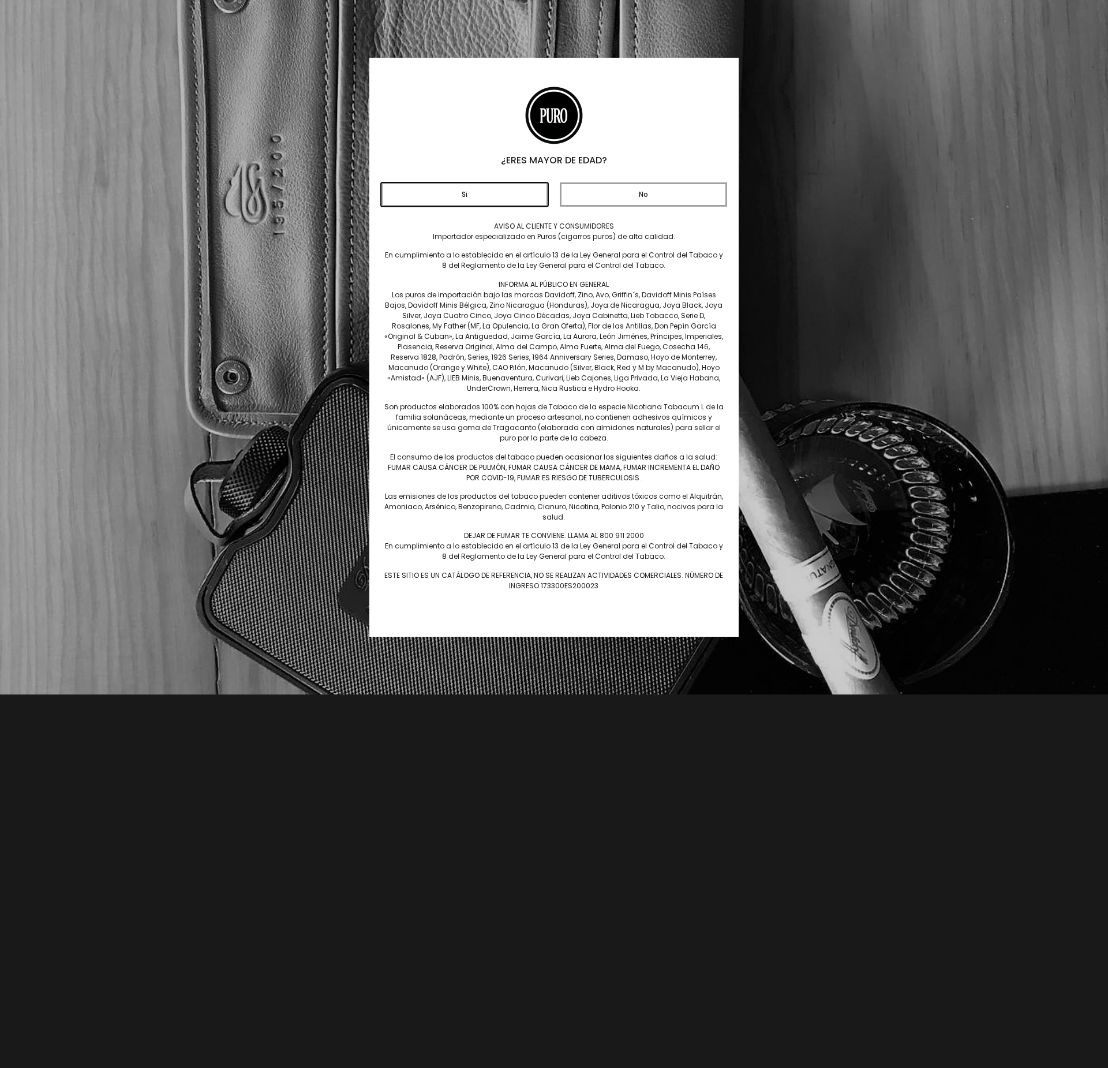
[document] (554, 534)
